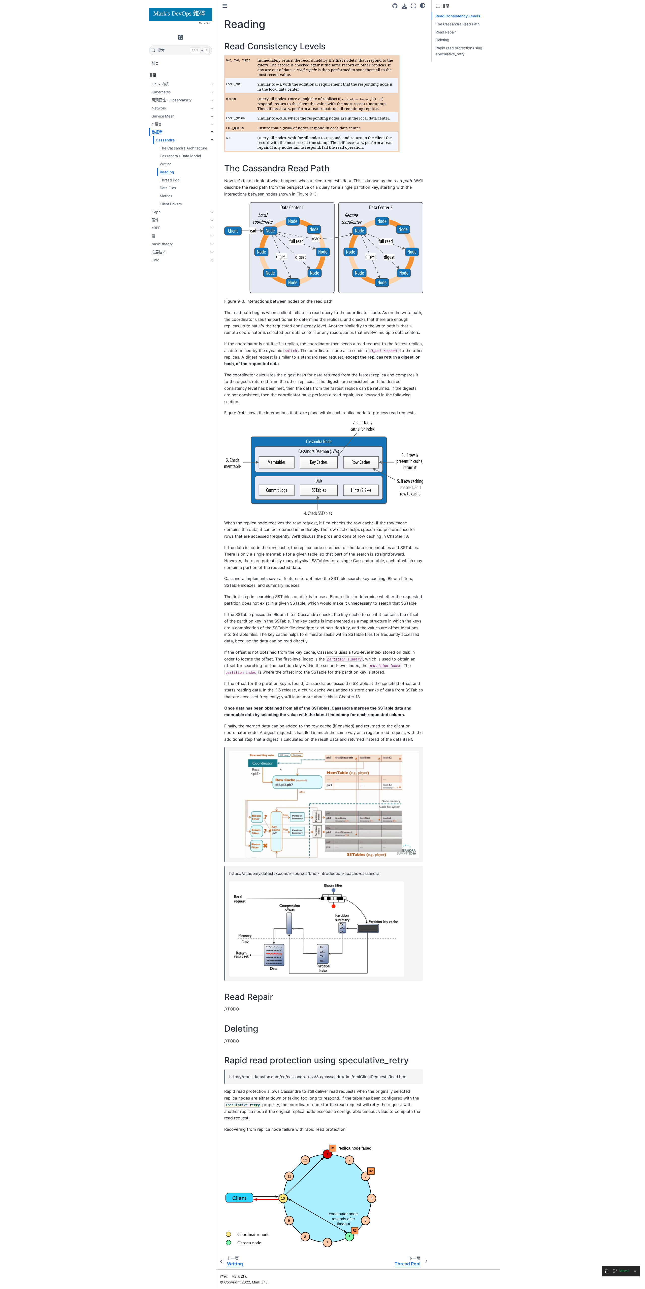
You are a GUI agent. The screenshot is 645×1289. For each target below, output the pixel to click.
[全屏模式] (413, 6)
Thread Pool (170, 180)
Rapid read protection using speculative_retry (459, 51)
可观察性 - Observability (172, 100)
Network (159, 108)
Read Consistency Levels (458, 16)
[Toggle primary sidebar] (225, 6)
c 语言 (157, 124)
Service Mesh (163, 116)
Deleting (442, 40)
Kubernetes (161, 92)
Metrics (166, 196)
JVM (155, 260)
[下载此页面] (404, 6)
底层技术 (159, 252)
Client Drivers (171, 204)
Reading (167, 172)
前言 (155, 63)
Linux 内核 (160, 84)
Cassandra (165, 140)
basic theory (162, 244)
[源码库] (395, 6)
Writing (166, 164)
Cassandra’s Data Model (180, 156)
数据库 (157, 132)
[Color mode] (422, 5)
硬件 (155, 220)
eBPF (156, 228)
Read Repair (446, 32)
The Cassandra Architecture (183, 148)
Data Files (168, 188)
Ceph (156, 212)
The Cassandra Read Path (458, 24)
